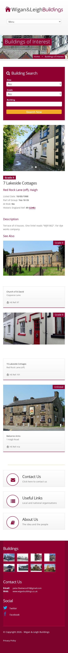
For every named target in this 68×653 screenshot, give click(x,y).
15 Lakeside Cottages (16, 363)
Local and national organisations (39, 502)
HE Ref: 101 (15, 374)
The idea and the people (35, 524)
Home (37, 56)
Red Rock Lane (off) (15, 367)
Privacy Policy (9, 640)
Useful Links (32, 497)
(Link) (32, 207)
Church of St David (15, 291)
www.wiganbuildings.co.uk (25, 591)
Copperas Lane (13, 295)
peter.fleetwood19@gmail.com (27, 588)
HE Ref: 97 (14, 302)
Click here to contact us (34, 481)
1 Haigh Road (12, 439)
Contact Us (31, 476)
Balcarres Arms (13, 436)
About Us (30, 519)
